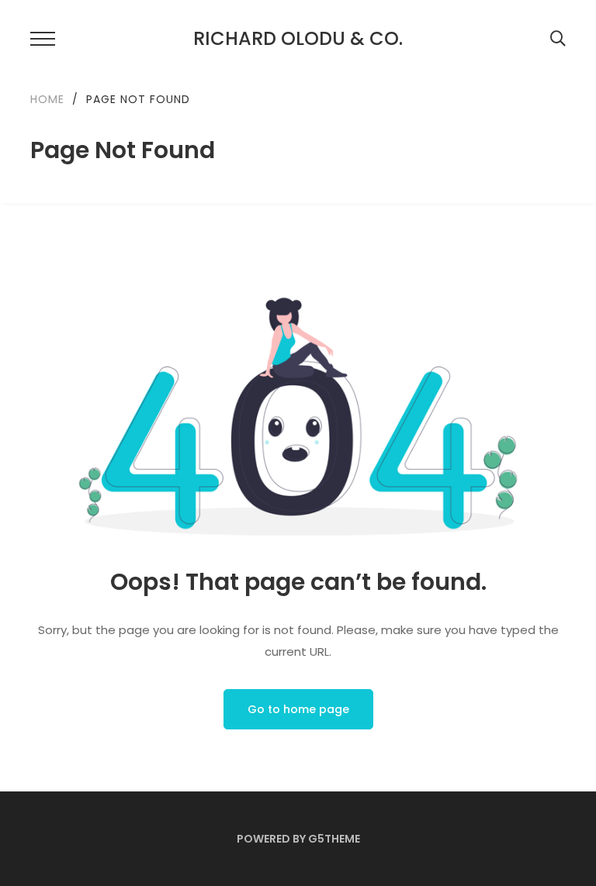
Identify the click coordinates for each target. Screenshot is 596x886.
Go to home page (298, 709)
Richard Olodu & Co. (298, 38)
